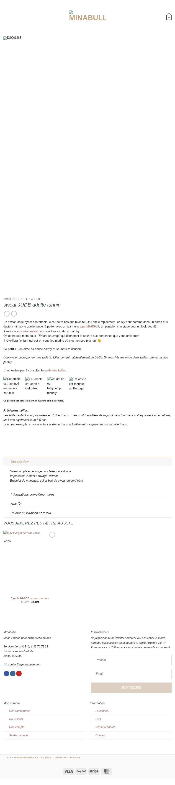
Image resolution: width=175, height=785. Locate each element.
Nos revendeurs (105, 727)
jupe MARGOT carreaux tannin (30, 598)
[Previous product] (14, 314)
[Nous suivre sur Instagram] (12, 674)
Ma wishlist (16, 719)
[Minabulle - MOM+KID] (87, 15)
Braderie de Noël (15, 299)
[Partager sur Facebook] (5, 438)
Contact (100, 735)
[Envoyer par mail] (10, 438)
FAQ (98, 719)
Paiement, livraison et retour (31, 513)
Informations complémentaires (32, 494)
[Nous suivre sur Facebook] (6, 674)
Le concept (102, 711)
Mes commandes (19, 711)
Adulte (36, 299)
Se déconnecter (19, 735)
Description (20, 461)
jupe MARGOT (89, 326)
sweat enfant (29, 331)
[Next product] (7, 314)
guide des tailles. (55, 370)
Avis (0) (16, 503)
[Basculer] (6, 461)
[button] (5, 16)
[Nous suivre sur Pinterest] (19, 674)
